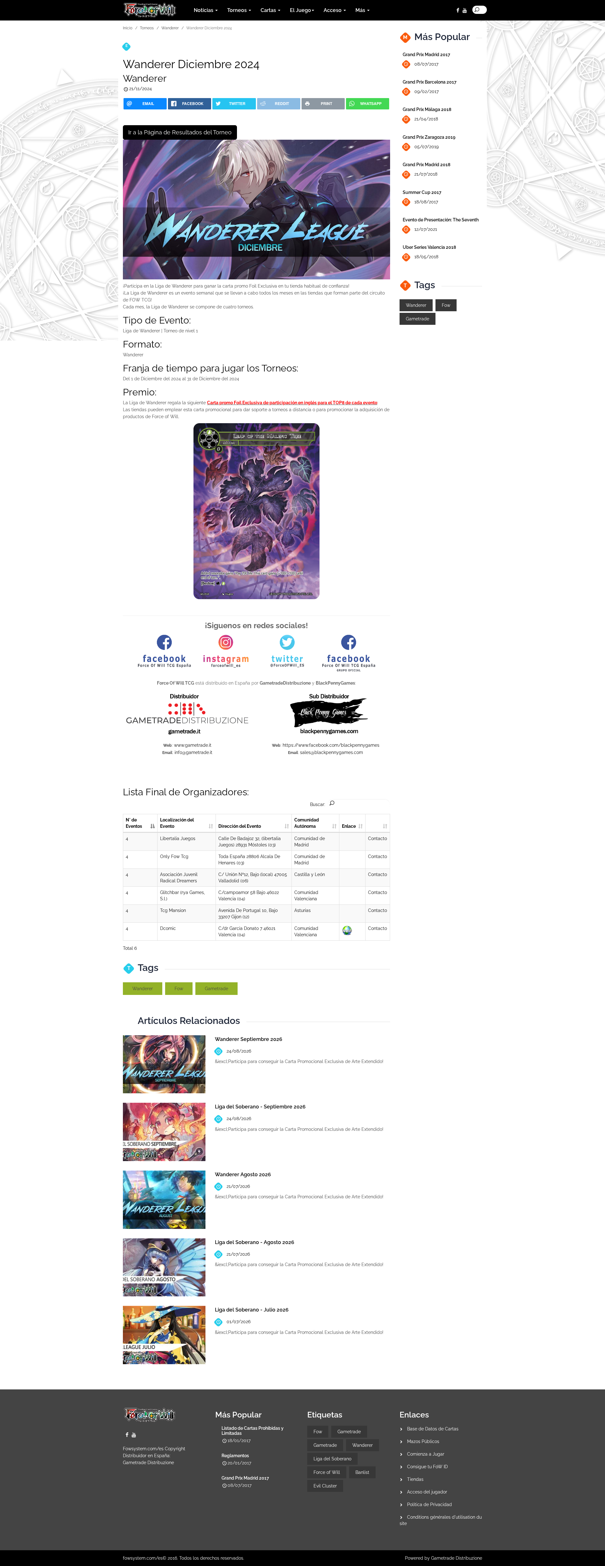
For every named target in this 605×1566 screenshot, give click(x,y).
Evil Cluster (325, 1485)
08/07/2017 (426, 64)
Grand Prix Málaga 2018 (427, 109)
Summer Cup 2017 (422, 192)
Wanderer (170, 28)
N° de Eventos (134, 823)
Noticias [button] (204, 10)
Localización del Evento (177, 823)
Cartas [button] (269, 10)
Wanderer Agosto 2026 (243, 1174)
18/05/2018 (426, 256)
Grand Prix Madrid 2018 (426, 164)
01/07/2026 (239, 1321)
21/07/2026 (238, 1186)
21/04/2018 (426, 118)
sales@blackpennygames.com (331, 752)
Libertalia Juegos (177, 838)
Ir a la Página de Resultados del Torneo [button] (180, 132)
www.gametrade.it (192, 745)
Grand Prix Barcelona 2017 (430, 82)
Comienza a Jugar (425, 1454)
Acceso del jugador (427, 1491)
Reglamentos (235, 1455)
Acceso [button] (333, 10)
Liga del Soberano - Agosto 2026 (254, 1242)
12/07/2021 (425, 229)
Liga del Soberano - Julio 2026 (252, 1310)
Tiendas (415, 1479)
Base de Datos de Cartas (432, 1428)
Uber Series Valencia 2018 (429, 247)
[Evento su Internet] (347, 929)
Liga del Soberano (332, 1458)
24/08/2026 (239, 1051)
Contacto (377, 838)
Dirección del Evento (239, 826)
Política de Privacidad (429, 1504)
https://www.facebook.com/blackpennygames (331, 745)
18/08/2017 (426, 201)
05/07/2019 (426, 146)
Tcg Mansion (173, 910)
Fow (179, 988)
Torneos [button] (237, 10)
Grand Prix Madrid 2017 (426, 54)
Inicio (127, 28)
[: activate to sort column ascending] (378, 823)
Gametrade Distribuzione (148, 1462)
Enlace (349, 826)
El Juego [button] (300, 10)
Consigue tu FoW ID (427, 1466)
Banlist (362, 1472)
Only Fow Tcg (174, 856)
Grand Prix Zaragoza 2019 (429, 137)
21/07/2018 (425, 174)
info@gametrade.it (193, 752)
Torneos (147, 28)
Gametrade (216, 988)
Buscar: (317, 804)
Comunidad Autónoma (306, 823)
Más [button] (360, 10)
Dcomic (168, 928)
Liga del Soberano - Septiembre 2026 (260, 1107)
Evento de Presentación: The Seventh (441, 219)
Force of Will (327, 1472)
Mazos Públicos (423, 1441)
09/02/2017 (426, 91)
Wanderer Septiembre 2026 (248, 1039)
